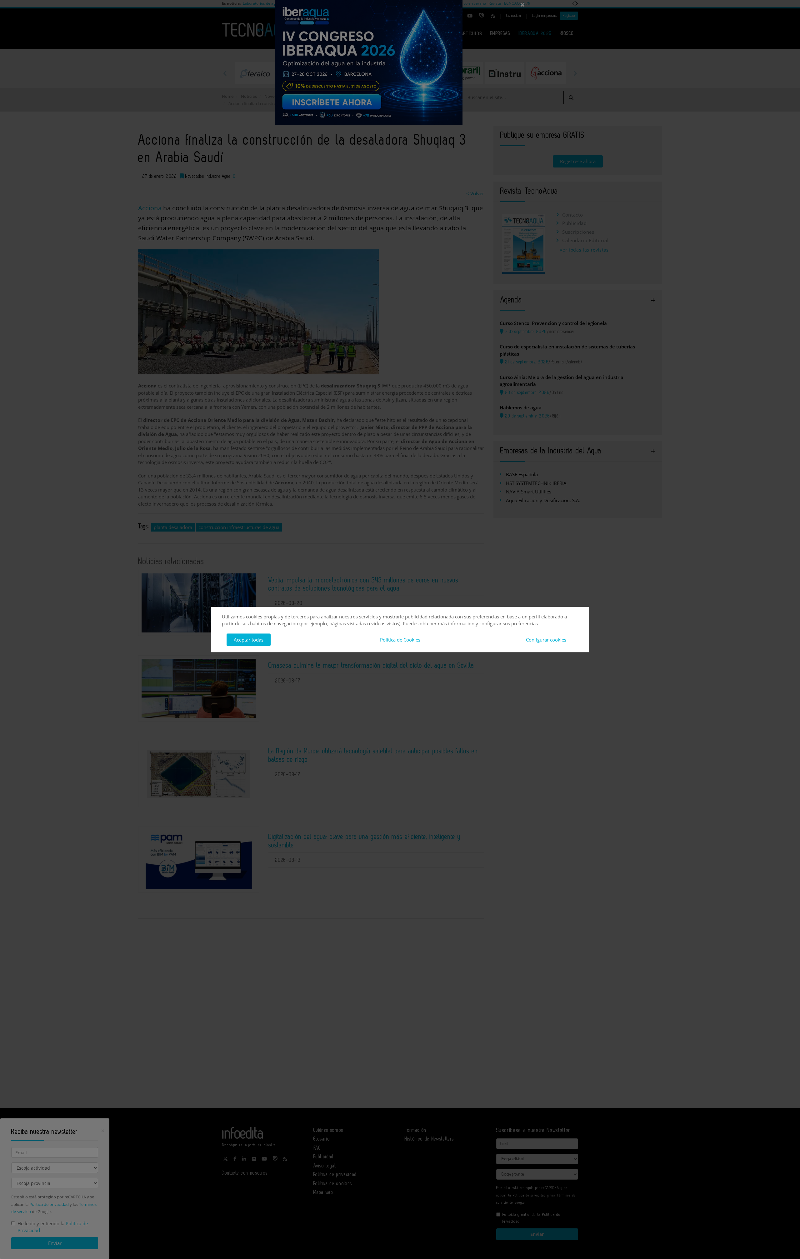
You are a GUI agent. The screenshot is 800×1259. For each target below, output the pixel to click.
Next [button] (575, 73)
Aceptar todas (248, 640)
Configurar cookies (546, 640)
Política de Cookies (400, 640)
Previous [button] (225, 73)
